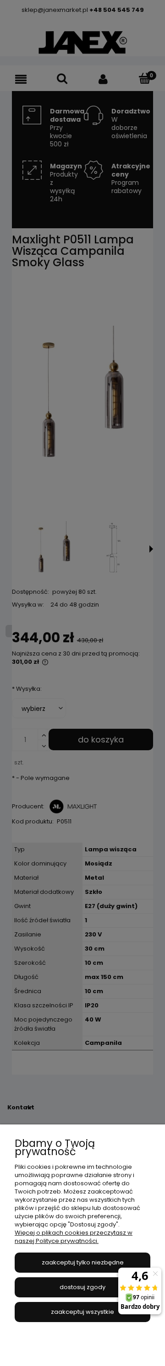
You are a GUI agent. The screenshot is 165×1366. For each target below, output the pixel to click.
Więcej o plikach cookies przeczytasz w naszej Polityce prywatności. (73, 1236)
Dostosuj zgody (82, 1287)
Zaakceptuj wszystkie (82, 1311)
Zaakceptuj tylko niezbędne (83, 1262)
